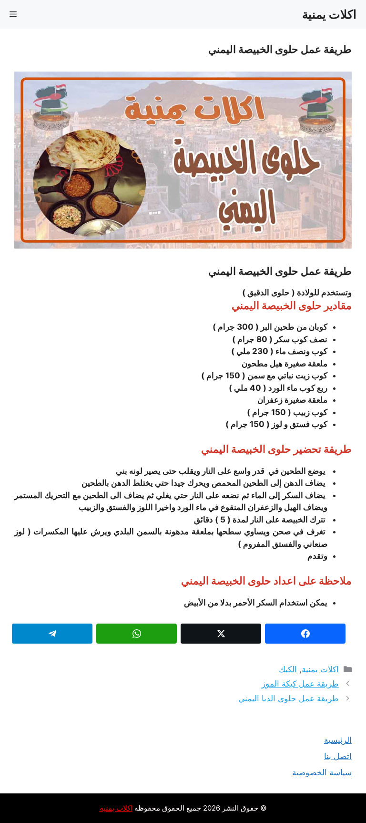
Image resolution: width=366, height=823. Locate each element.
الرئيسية (338, 740)
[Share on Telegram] (52, 634)
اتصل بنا (338, 756)
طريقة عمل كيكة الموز (300, 683)
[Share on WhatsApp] (136, 634)
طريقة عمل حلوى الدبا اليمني (288, 698)
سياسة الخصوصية (322, 772)
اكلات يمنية (329, 14)
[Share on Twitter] (221, 634)
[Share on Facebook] (305, 634)
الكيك (288, 669)
